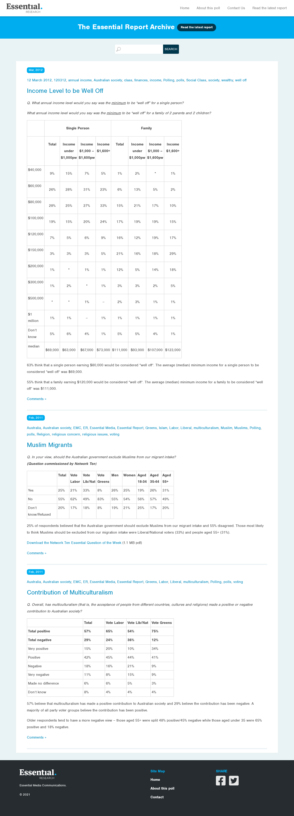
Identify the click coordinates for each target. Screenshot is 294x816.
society (213, 80)
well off (240, 80)
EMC (77, 428)
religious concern (66, 434)
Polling (168, 80)
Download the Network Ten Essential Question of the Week (74, 542)
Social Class (196, 80)
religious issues (95, 434)
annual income (80, 80)
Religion (43, 434)
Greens (151, 428)
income (155, 80)
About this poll (208, 8)
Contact (157, 797)
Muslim (226, 428)
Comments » (36, 399)
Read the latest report (269, 8)
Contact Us (236, 8)
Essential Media (102, 428)
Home (184, 8)
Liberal (186, 428)
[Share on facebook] (221, 783)
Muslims (241, 428)
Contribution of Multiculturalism (70, 592)
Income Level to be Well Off (65, 91)
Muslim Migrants (49, 445)
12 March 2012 (39, 80)
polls (180, 80)
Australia (34, 428)
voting (114, 434)
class (128, 80)
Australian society (108, 80)
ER (85, 428)
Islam (163, 428)
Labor (173, 428)
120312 (60, 80)
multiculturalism (206, 428)
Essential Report (130, 428)
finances (141, 80)
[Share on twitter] (234, 783)
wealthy (227, 80)
